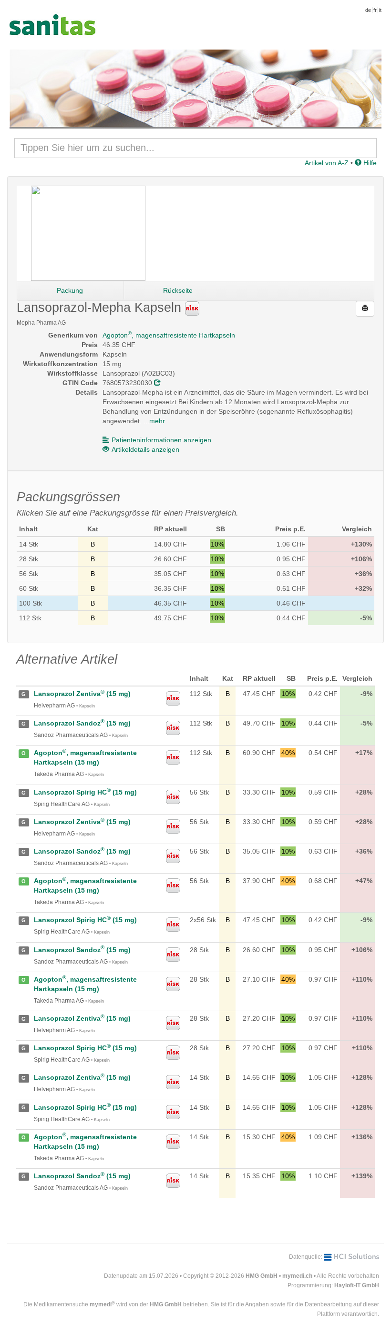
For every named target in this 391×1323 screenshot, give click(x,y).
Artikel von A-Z (327, 163)
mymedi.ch (297, 1276)
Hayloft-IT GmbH (356, 1285)
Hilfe (369, 163)
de (368, 10)
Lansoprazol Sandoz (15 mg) (82, 723)
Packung (70, 290)
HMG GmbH (262, 1276)
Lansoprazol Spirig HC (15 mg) (85, 792)
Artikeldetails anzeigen (145, 449)
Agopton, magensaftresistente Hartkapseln (169, 335)
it (380, 10)
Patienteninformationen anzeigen (161, 440)
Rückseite (178, 290)
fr (375, 10)
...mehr (154, 421)
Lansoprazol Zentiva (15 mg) (82, 693)
